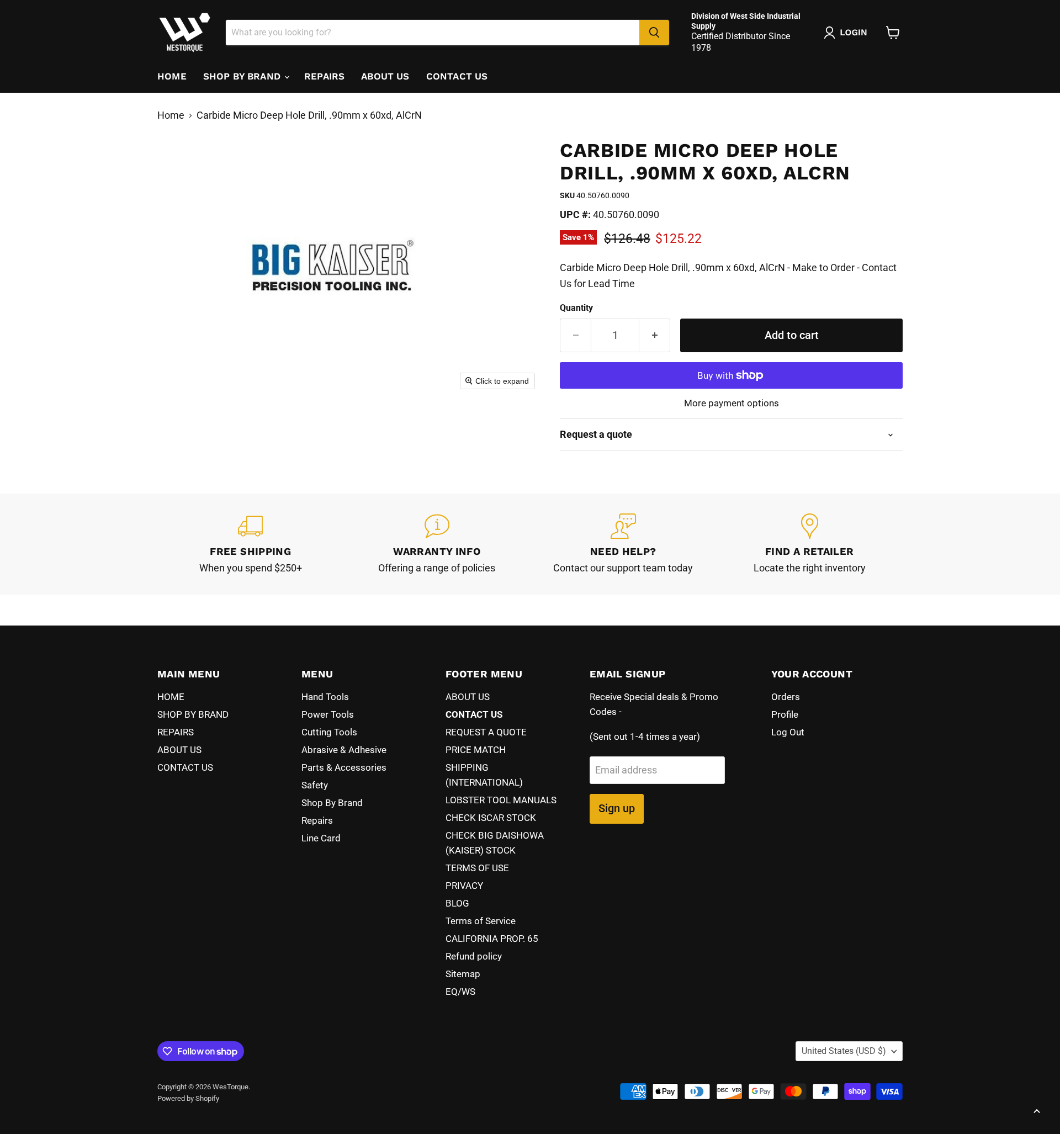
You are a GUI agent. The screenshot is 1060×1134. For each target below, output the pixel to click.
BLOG (457, 903)
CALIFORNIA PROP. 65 (492, 938)
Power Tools (327, 714)
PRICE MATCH (476, 749)
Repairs (317, 820)
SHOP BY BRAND (243, 76)
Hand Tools (325, 696)
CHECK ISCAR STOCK (491, 817)
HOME (172, 76)
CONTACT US (457, 76)
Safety (314, 785)
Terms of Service (481, 920)
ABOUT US (385, 76)
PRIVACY (464, 885)
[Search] (654, 32)
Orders (785, 696)
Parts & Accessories (343, 767)
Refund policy (474, 956)
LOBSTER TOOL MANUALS (501, 800)
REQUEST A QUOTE (486, 732)
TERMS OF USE (477, 867)
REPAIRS (324, 76)
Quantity (576, 308)
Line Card (321, 838)
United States (844, 1051)
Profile (784, 714)
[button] (848, 32)
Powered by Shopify (188, 1098)
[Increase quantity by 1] (654, 335)
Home (170, 115)
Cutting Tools (329, 732)
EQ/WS (460, 991)
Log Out (787, 732)
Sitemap (463, 973)
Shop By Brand (332, 802)
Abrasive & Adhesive (343, 749)
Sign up (616, 808)
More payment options (731, 403)
